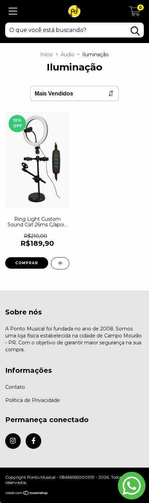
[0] (134, 13)
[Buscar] (135, 31)
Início (46, 54)
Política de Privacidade (32, 400)
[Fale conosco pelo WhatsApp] (132, 486)
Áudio (67, 54)
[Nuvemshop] (27, 493)
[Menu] (13, 11)
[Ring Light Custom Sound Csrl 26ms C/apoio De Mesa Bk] (60, 263)
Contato (15, 387)
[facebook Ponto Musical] (33, 441)
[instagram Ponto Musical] (13, 441)
